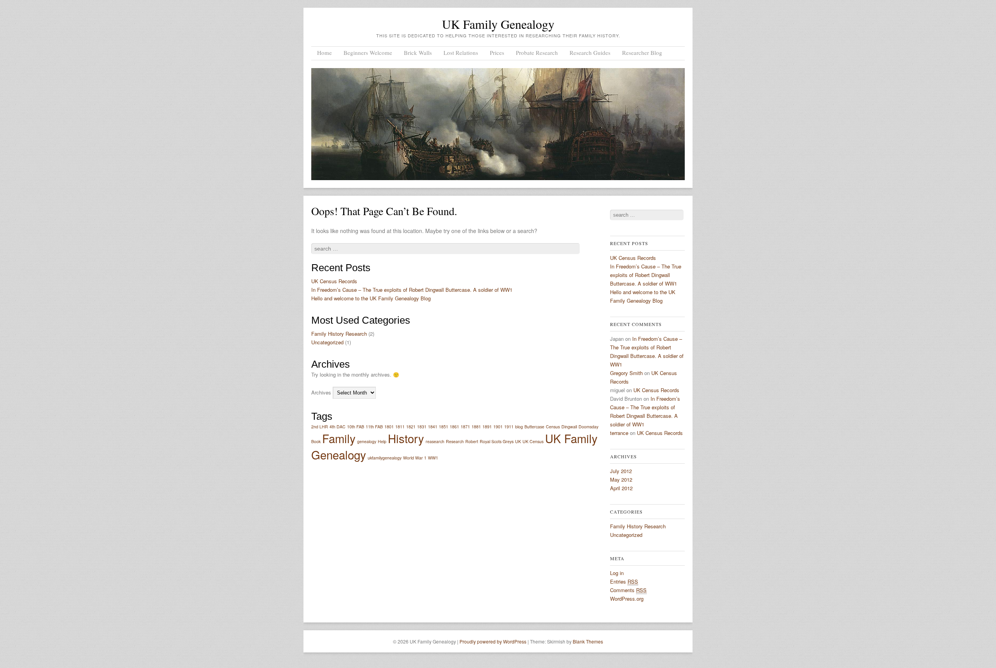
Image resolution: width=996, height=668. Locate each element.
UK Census (533, 441)
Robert (471, 441)
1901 (498, 427)
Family (339, 438)
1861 (454, 427)
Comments (628, 590)
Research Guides (590, 52)
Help (382, 441)
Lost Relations (461, 52)
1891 (487, 427)
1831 (421, 427)
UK (518, 441)
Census (553, 427)
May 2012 (621, 479)
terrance (619, 433)
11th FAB (374, 427)
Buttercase (534, 427)
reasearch (435, 441)
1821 (411, 427)
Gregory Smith (626, 373)
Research (455, 441)
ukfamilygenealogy (385, 458)
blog (519, 427)
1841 (432, 427)
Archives (321, 392)
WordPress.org (627, 598)
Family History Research (339, 333)
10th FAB (355, 427)
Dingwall (569, 427)
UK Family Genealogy (498, 24)
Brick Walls (418, 52)
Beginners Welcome (368, 52)
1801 (389, 427)
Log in (617, 573)
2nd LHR (319, 427)
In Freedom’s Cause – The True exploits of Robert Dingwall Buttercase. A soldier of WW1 (411, 289)
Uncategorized (327, 342)
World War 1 (414, 458)
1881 (476, 427)
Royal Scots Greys (497, 441)
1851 (443, 427)
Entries (624, 581)
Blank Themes (588, 641)
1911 (509, 427)
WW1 (433, 458)
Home (324, 52)
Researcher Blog (642, 52)
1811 (400, 427)
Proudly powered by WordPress (492, 641)
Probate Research (537, 52)
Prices (497, 52)
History (406, 438)
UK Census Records (334, 281)
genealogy (366, 441)
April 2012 (621, 488)
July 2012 (621, 471)
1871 (465, 427)
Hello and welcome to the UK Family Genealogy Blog (371, 298)
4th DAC (337, 427)
